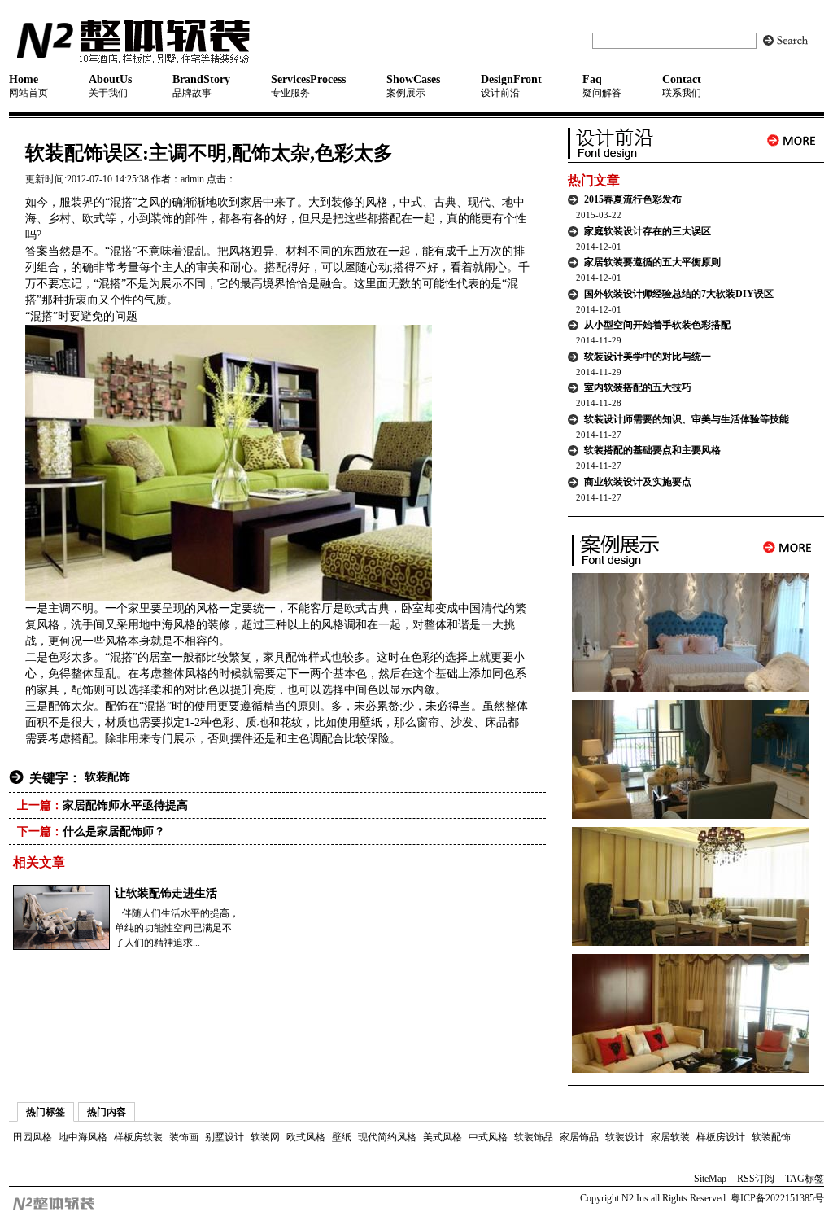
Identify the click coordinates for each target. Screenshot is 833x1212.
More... (791, 140)
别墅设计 (224, 1137)
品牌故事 (201, 85)
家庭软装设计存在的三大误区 (647, 231)
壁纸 (341, 1137)
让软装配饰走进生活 (166, 893)
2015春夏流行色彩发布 (633, 199)
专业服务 (308, 85)
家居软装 (670, 1137)
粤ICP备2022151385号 (776, 1198)
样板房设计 (720, 1137)
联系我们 (681, 85)
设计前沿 (511, 85)
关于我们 (110, 85)
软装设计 (624, 1137)
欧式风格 (305, 1137)
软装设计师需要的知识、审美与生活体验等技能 (686, 419)
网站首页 (28, 85)
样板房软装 (138, 1137)
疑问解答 (601, 85)
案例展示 (413, 85)
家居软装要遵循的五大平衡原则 (652, 262)
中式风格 (488, 1137)
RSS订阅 (755, 1178)
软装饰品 (533, 1137)
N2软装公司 (173, 40)
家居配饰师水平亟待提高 (125, 805)
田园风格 (32, 1137)
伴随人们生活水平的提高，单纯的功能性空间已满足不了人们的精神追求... (177, 928)
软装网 (265, 1137)
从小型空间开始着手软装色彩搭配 (657, 324)
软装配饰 (107, 777)
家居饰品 (579, 1137)
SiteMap (710, 1178)
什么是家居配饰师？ (114, 831)
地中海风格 (83, 1137)
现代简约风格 (387, 1137)
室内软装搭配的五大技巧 (637, 387)
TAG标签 (804, 1178)
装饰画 (183, 1137)
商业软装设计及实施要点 (637, 482)
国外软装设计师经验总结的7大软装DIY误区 (679, 294)
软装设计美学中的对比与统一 (647, 356)
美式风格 (442, 1137)
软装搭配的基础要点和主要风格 (652, 450)
